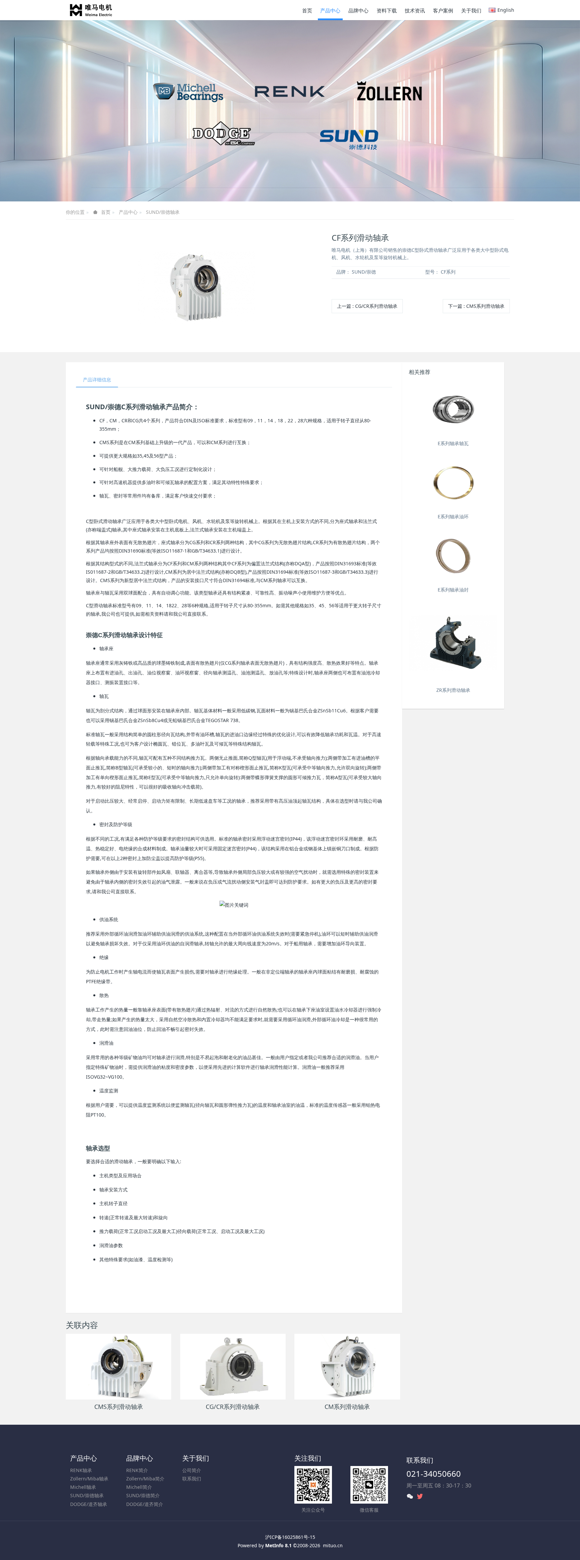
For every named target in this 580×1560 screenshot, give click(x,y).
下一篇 (476, 306)
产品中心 (128, 212)
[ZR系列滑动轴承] (453, 643)
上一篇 (367, 306)
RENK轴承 (81, 1470)
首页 (307, 10)
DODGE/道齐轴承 (88, 1504)
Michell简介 (139, 1487)
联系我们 (191, 1478)
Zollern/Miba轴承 (89, 1478)
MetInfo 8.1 (278, 1545)
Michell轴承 (83, 1487)
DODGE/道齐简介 (144, 1504)
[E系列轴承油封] (453, 556)
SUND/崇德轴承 (163, 212)
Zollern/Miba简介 (145, 1478)
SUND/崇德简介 (143, 1495)
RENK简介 (137, 1470)
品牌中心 (139, 1458)
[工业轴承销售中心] (91, 10)
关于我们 (195, 1458)
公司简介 (191, 1470)
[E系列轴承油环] (453, 483)
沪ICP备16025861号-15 (290, 1537)
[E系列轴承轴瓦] (453, 409)
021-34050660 (433, 1473)
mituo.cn (333, 1545)
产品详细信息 (97, 379)
